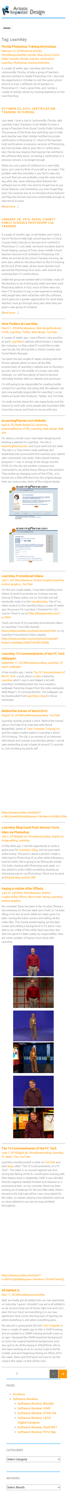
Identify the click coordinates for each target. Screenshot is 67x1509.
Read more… (10, 206)
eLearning (41, 424)
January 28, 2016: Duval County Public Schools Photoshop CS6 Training (29, 223)
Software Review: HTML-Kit (37, 1413)
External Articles (32, 50)
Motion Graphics (43, 580)
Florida (24, 58)
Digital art (21, 836)
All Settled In (10, 1290)
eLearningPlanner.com (14, 446)
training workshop (38, 62)
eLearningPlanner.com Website (24, 420)
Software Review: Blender (36, 1403)
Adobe (22, 54)
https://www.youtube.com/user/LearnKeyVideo (29, 630)
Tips (15, 1156)
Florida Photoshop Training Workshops (29, 46)
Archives (19, 1394)
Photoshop (20, 62)
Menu (7, 28)
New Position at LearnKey (20, 323)
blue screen (34, 896)
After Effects (19, 896)
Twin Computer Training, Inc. (43, 728)
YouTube (52, 332)
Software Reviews (25, 1399)
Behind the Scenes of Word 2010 (24, 711)
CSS (32, 424)
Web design (43, 328)
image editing (10, 840)
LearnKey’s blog (36, 695)
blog (40, 54)
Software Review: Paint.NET (37, 1427)
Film (20, 892)
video (38, 676)
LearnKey (7, 62)
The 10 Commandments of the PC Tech (29, 1148)
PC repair (7, 1156)
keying (46, 896)
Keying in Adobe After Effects (22, 888)
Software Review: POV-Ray (37, 1432)
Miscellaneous (10, 54)
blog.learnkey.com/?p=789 (20, 877)
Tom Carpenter (51, 1325)
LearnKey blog (39, 601)
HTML (5, 332)
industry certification (42, 58)
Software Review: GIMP (34, 1408)
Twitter (26, 332)
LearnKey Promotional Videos (22, 576)
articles (31, 54)
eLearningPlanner (12, 428)
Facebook (55, 328)
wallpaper (15, 666)
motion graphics (11, 584)
